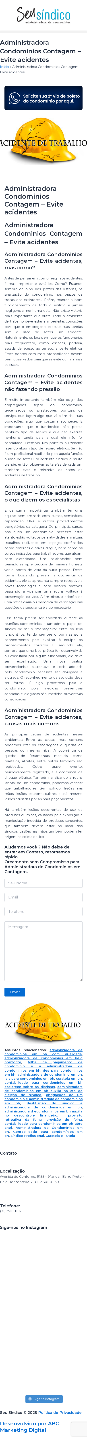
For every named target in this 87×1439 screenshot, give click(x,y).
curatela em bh (69, 1079)
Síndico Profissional (27, 1136)
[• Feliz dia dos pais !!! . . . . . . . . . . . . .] (66, 1351)
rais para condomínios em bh (29, 1079)
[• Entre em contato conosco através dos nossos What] (21, 1367)
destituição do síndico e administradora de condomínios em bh (43, 1105)
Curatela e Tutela (60, 1136)
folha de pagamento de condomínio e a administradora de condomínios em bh (43, 1066)
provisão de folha (64, 1120)
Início (4, 67)
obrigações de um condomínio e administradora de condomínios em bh (43, 1099)
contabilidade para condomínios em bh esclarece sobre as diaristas (43, 1085)
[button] (43, 32)
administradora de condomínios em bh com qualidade (43, 1052)
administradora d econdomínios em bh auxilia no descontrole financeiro (43, 1113)
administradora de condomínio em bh (49, 1075)
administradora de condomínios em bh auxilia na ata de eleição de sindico (43, 1091)
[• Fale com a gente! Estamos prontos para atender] (21, 1287)
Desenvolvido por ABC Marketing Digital (29, 1426)
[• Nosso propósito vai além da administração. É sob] (66, 1284)
